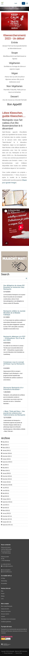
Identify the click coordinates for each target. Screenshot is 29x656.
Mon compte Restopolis (6, 606)
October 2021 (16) (7, 522)
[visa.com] (3, 638)
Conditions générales (6, 621)
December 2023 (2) (7, 476)
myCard (3, 616)
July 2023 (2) (6, 487)
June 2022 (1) (6, 504)
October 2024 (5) (7, 459)
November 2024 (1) (7, 456)
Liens (2, 598)
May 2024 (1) (6, 467)
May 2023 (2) (6, 493)
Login (15, 3)
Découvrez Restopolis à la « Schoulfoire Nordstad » (13, 388)
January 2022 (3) (7, 513)
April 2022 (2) (6, 507)
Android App (4, 580)
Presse (2, 593)
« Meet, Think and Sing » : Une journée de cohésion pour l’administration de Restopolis (14, 413)
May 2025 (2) (6, 442)
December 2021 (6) (7, 516)
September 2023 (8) (7, 484)
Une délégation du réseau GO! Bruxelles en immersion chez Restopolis (14, 287)
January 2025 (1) (7, 450)
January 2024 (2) (7, 473)
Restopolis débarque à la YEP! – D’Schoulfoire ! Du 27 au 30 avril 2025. (14, 338)
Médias (3, 596)
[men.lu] (5, 644)
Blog (2, 591)
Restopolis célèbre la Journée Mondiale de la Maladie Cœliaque (14, 312)
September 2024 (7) (7, 462)
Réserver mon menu (6, 611)
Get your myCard (5, 614)
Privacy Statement (8, 653)
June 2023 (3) (6, 490)
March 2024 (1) (6, 470)
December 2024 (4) (7, 453)
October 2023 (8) (7, 482)
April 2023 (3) (6, 496)
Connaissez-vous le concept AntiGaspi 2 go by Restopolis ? (13, 364)
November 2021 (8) (7, 519)
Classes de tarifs (5, 608)
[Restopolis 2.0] (2, 3)
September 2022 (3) (7, 502)
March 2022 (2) (6, 510)
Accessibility (4, 583)
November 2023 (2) (7, 479)
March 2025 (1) (6, 447)
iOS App (3, 578)
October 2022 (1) (7, 499)
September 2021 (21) (8, 524)
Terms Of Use (18, 653)
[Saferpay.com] (7, 638)
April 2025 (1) (6, 444)
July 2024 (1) (6, 464)
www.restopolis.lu (6, 570)
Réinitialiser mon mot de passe (8, 619)
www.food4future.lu (7, 571)
